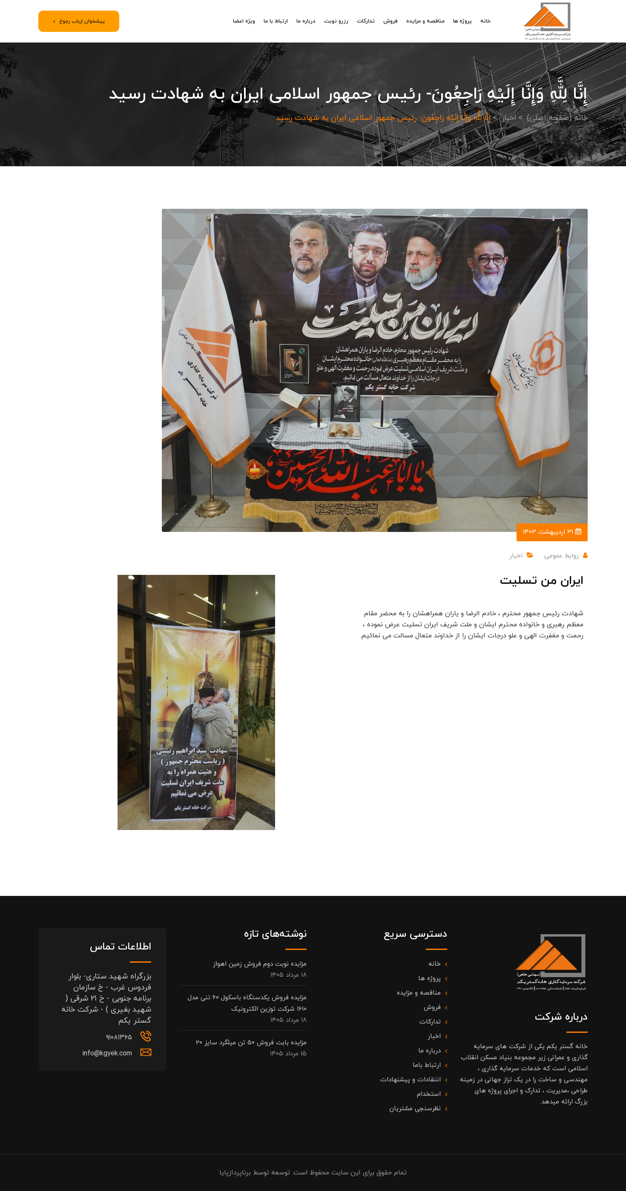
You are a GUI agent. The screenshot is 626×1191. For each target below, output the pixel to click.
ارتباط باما (427, 1065)
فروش (390, 21)
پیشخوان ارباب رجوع (82, 21)
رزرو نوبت (336, 21)
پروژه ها (462, 21)
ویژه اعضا (244, 21)
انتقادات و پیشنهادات (410, 1079)
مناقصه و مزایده (425, 21)
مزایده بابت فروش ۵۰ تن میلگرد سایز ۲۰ (251, 1042)
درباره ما (306, 21)
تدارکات (366, 21)
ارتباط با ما (276, 21)
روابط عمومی (561, 555)
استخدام (429, 1094)
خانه (485, 21)
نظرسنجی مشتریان (415, 1108)
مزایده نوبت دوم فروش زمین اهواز (260, 964)
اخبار (516, 555)
